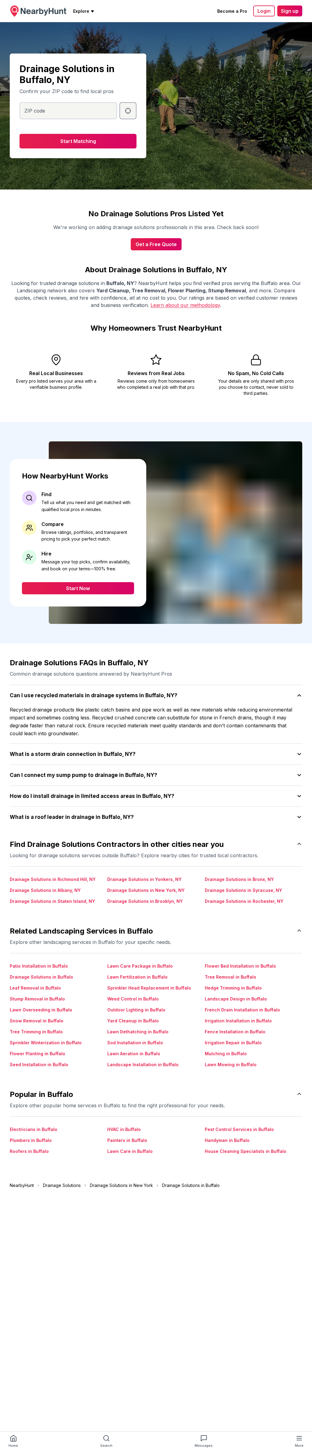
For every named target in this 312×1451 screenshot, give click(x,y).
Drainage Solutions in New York (121, 1185)
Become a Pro (232, 11)
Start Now (78, 588)
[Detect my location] (127, 110)
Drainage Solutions (62, 1185)
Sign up (290, 11)
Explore (81, 11)
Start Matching (78, 141)
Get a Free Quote (156, 244)
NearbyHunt (22, 1185)
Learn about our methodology (185, 305)
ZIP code (34, 111)
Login (264, 11)
